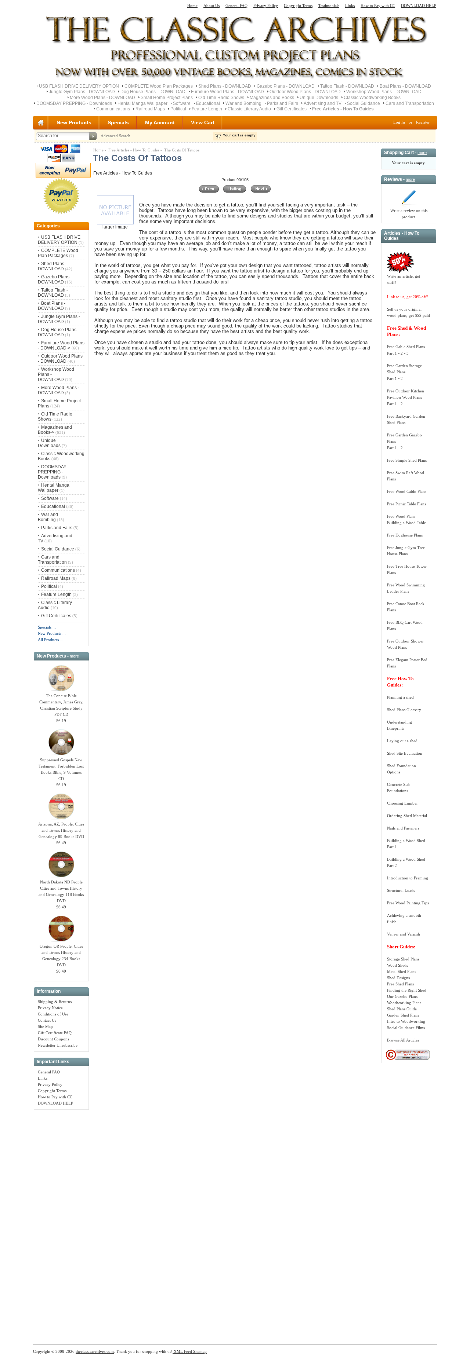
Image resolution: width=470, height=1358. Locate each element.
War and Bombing (243, 103)
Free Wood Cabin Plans (406, 491)
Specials (118, 122)
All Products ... (50, 639)
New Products (74, 122)
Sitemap (199, 1351)
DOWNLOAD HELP (418, 5)
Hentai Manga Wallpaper (142, 103)
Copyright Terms (298, 5)
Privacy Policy (265, 5)
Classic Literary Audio (249, 108)
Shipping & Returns (55, 1001)
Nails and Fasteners (403, 828)
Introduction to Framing (407, 878)
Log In (399, 122)
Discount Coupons (53, 1039)
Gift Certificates (291, 108)
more (74, 656)
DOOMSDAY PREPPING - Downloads (74, 103)
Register (423, 122)
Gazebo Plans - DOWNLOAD (286, 86)
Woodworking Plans (404, 1002)
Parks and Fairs (282, 103)
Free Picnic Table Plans (406, 504)
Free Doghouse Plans (405, 535)
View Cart (202, 122)
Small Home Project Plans (167, 97)
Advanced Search (115, 135)
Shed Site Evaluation (404, 753)
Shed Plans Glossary (404, 709)
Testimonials (328, 5)
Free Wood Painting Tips (408, 903)
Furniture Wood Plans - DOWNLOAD (227, 91)
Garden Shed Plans (403, 1015)
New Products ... (52, 633)
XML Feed (182, 1351)
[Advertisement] (61, 1223)
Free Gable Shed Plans (406, 346)
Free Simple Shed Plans (407, 460)
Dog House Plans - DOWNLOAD (152, 91)
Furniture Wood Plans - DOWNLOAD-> (61, 345)
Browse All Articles (403, 1040)
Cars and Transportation (410, 103)
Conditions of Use (53, 1014)
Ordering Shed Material (407, 815)
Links (350, 5)
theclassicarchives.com (95, 1351)
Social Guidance (363, 103)
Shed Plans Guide (402, 1009)
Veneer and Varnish (403, 934)
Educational (208, 103)
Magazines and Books (272, 97)
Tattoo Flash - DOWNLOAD (347, 86)
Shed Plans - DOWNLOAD (224, 86)
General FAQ (236, 5)
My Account (160, 122)
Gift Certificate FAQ (55, 1033)
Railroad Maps (150, 108)
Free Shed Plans (400, 984)
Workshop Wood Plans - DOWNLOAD (384, 91)
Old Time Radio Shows (221, 97)
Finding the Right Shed (406, 990)
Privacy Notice (50, 1008)
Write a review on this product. (408, 213)
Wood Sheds (397, 965)
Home (192, 5)
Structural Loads (401, 890)
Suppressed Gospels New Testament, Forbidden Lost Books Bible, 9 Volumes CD (61, 769)
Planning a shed (400, 697)
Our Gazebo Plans (402, 996)
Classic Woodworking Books (372, 97)
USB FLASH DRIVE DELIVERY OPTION (79, 86)
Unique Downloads (319, 97)
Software (182, 103)
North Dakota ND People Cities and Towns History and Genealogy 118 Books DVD (61, 891)
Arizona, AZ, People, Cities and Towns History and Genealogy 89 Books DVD (61, 830)
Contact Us (47, 1020)
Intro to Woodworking (406, 1021)
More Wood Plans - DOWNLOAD (102, 97)
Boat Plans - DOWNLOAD (405, 86)
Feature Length (207, 108)
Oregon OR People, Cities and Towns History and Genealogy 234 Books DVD (61, 955)
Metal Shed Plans (401, 971)
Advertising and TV (322, 103)
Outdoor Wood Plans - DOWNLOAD (305, 91)
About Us (211, 5)
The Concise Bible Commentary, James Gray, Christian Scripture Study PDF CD (61, 705)
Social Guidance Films (406, 1027)
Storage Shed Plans (403, 959)
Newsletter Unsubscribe (57, 1045)
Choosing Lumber (402, 803)
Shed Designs (398, 978)
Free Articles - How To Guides (133, 150)
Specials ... (47, 627)
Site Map (45, 1026)
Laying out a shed (402, 741)
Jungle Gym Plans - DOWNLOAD (82, 91)
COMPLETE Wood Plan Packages (158, 86)
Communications (113, 108)
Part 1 (392, 353)
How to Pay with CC (378, 5)
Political (178, 108)
